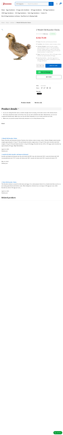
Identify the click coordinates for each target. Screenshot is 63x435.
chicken (12, 22)
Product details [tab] (26, 102)
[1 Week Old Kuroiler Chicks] (15, 166)
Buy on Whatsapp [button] (45, 72)
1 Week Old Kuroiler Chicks (9, 182)
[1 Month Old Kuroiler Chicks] (18, 123)
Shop (7, 22)
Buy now (49, 77)
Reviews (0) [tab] (38, 102)
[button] (2, 29)
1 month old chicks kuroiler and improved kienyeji (15, 154)
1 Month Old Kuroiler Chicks (9, 138)
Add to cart (53, 65)
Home (3, 22)
